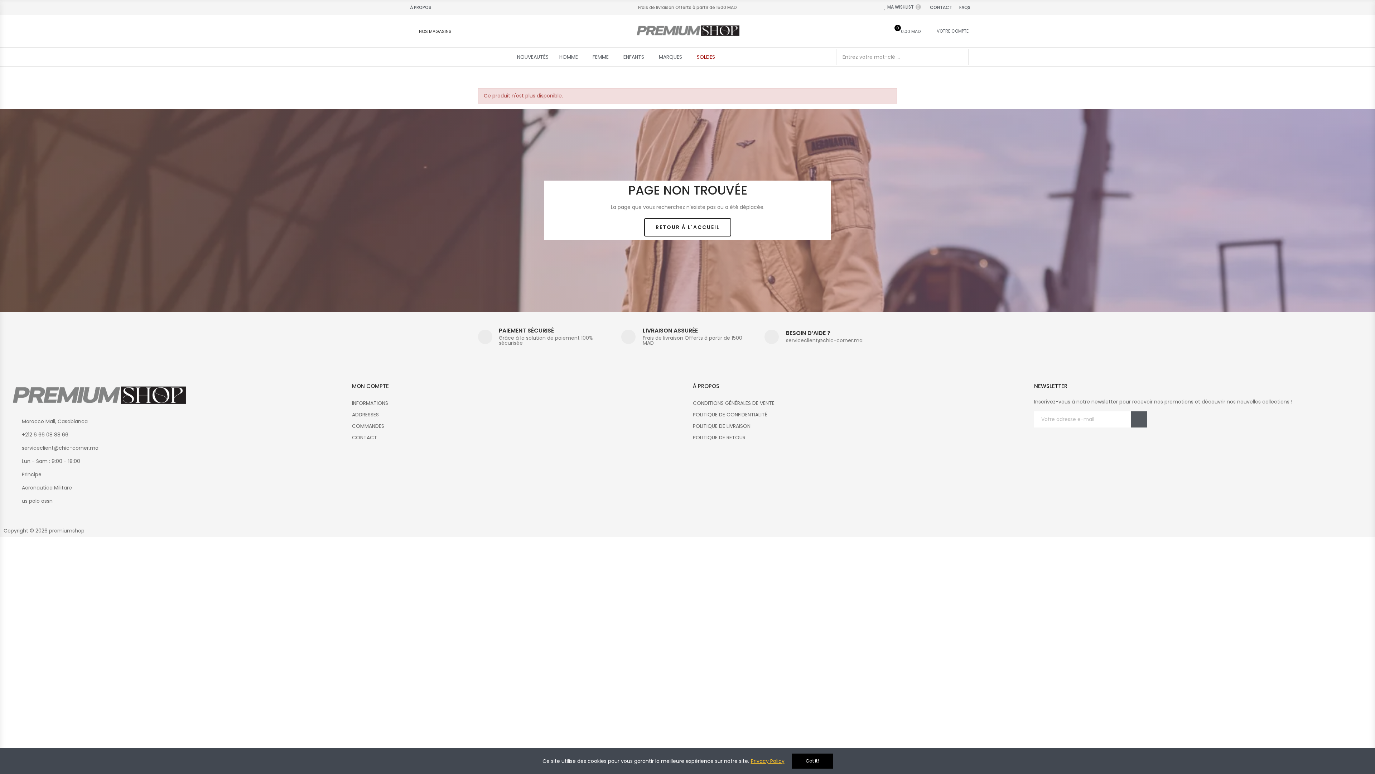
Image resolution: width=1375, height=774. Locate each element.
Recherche (957, 57)
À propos (420, 7)
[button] (687, 227)
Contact (941, 7)
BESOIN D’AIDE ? (808, 333)
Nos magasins (435, 31)
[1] (1139, 419)
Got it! (812, 761)
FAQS (964, 7)
